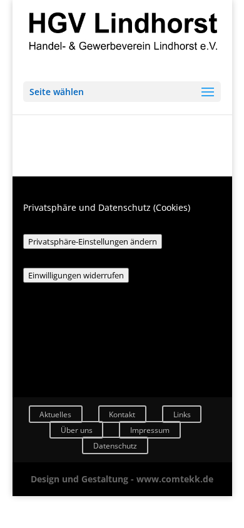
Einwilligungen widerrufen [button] (76, 275)
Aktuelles (55, 414)
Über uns (77, 430)
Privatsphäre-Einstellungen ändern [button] (92, 241)
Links (182, 414)
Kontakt (122, 414)
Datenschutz (115, 445)
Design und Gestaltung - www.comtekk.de (122, 479)
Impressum (150, 430)
